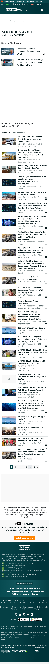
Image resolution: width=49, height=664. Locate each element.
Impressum (5, 607)
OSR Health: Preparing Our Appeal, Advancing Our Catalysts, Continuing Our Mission (32, 339)
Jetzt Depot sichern (24, 583)
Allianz (31, 162)
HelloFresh (40, 357)
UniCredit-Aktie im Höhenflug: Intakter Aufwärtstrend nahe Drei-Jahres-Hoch (30, 62)
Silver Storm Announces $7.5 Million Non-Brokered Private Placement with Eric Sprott (30, 250)
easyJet (21, 332)
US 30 (30, 173)
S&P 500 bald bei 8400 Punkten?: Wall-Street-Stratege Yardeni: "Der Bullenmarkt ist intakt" (32, 389)
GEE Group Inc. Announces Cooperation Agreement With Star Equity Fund (30, 290)
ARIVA (9, 628)
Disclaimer (16, 607)
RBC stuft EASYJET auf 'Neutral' (31, 328)
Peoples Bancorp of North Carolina (31, 307)
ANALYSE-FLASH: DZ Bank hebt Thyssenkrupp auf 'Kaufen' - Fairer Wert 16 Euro (31, 363)
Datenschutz (29, 607)
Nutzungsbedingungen (31, 609)
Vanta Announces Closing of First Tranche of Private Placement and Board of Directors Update (32, 205)
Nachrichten (14, 21)
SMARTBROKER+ (33, 574)
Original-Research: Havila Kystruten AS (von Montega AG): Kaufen (32, 376)
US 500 (31, 397)
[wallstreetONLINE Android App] (36, 621)
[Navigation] (2, 10)
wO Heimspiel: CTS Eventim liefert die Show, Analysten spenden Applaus (30, 139)
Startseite (4, 21)
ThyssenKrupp (24, 370)
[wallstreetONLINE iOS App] (23, 621)
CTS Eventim (33, 146)
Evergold (41, 282)
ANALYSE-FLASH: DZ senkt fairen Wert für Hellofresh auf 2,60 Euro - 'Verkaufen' (32, 352)
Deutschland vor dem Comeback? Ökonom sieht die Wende (29, 51)
